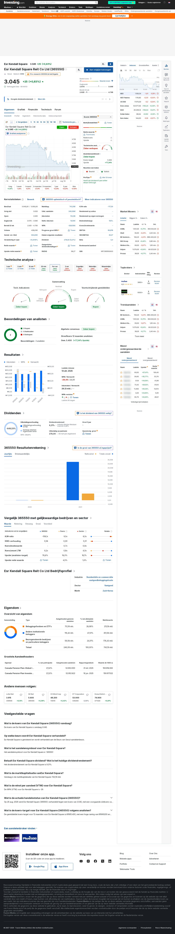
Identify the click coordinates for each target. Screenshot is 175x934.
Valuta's (123, 65)
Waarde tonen (105, 81)
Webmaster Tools (127, 869)
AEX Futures (125, 98)
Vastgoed (108, 585)
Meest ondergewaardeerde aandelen (130, 349)
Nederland (36, 11)
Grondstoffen (144, 65)
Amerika (89, 11)
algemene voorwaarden (128, 928)
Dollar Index (124, 114)
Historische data (39, 116)
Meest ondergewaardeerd (129, 359)
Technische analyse (18, 260)
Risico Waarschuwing (163, 928)
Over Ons (153, 853)
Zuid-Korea (108, 591)
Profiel (16, 116)
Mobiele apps (125, 859)
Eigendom (26, 116)
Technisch (46, 109)
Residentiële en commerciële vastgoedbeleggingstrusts (100, 578)
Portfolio (123, 864)
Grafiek (21, 109)
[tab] (9, 268)
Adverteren (154, 859)
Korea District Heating (103, 694)
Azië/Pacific (118, 11)
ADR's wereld (65, 11)
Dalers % (143, 218)
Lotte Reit (10, 694)
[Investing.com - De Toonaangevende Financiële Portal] (14, 2)
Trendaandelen (128, 304)
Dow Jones (124, 106)
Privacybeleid (146, 928)
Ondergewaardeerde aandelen (141, 11)
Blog (122, 853)
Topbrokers (126, 267)
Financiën (33, 109)
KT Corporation (78, 694)
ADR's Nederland (78, 11)
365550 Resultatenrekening (25, 448)
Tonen (45, 560)
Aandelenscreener (103, 7)
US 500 (123, 102)
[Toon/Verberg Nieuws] (60, 122)
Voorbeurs (45, 11)
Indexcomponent (55, 116)
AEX (121, 94)
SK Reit (31, 694)
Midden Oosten (107, 11)
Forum (58, 109)
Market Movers (128, 211)
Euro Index (124, 118)
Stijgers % (133, 218)
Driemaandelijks (22, 454)
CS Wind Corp (55, 694)
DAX (122, 110)
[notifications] (164, 2)
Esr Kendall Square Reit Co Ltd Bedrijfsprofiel (38, 571)
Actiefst (123, 218)
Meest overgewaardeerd (150, 359)
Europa (96, 11)
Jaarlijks (8, 454)
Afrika (127, 11)
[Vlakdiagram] (11, 122)
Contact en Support (157, 864)
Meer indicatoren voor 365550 (99, 199)
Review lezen (157, 282)
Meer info (41, 99)
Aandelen (9, 11)
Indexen (133, 65)
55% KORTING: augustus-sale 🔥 (122, 2)
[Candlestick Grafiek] (6, 122)
